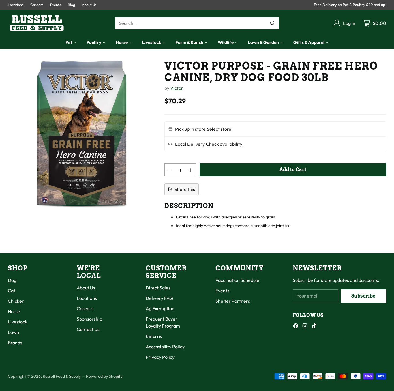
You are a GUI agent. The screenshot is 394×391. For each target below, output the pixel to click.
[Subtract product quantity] (170, 170)
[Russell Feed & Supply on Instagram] (304, 326)
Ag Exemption (160, 308)
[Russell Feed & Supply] (36, 23)
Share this (185, 189)
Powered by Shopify (104, 376)
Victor (176, 88)
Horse (14, 311)
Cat (11, 290)
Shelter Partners (232, 301)
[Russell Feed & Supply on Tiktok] (314, 326)
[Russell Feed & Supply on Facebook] (295, 326)
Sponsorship (89, 319)
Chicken (16, 301)
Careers (85, 308)
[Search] (272, 23)
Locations (87, 298)
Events (222, 290)
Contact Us (88, 329)
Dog (12, 280)
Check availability (224, 144)
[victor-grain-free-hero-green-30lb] (81, 134)
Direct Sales (158, 288)
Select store (219, 129)
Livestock (17, 322)
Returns (154, 336)
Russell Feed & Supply (62, 376)
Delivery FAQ (159, 298)
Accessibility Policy (165, 346)
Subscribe (363, 296)
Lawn (13, 332)
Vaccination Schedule (237, 280)
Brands (15, 342)
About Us (86, 288)
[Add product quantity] (190, 170)
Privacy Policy (160, 357)
